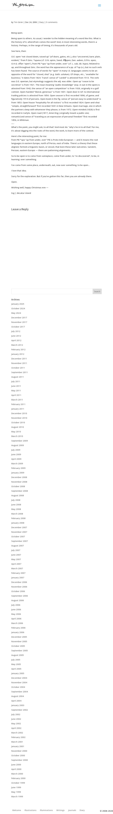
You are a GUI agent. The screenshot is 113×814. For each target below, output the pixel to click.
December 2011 (19, 358)
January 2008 (17, 522)
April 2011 (16, 395)
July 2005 (15, 659)
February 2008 (18, 518)
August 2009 (17, 445)
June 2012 (16, 335)
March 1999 (17, 796)
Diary (41, 22)
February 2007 (18, 573)
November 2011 (19, 363)
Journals (72, 810)
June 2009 (16, 454)
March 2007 (17, 568)
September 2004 (19, 691)
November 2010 (19, 417)
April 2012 (16, 340)
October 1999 (18, 782)
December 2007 (19, 527)
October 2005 (18, 646)
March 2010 (17, 436)
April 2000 (16, 769)
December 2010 (19, 413)
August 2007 (17, 545)
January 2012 (17, 354)
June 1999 (16, 787)
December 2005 (19, 636)
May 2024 (16, 313)
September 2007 (19, 541)
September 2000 (19, 760)
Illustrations (30, 810)
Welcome (16, 810)
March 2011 (17, 399)
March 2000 (17, 773)
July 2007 (15, 550)
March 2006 (17, 623)
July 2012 (15, 331)
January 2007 (17, 577)
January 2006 (17, 632)
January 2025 (17, 303)
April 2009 (16, 459)
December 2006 (19, 582)
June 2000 (16, 764)
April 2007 (16, 563)
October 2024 (18, 308)
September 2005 (19, 650)
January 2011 (17, 408)
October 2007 (18, 536)
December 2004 (19, 677)
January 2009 (17, 472)
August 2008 (17, 495)
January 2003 (17, 705)
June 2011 (16, 386)
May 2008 (16, 509)
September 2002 (19, 709)
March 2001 (17, 741)
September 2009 (19, 440)
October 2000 (18, 755)
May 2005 (16, 664)
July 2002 (15, 714)
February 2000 (18, 778)
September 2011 (19, 372)
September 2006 (19, 595)
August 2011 (17, 376)
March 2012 (17, 344)
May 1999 (16, 792)
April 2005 (16, 668)
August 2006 (17, 600)
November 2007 (19, 532)
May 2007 (16, 559)
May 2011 (16, 390)
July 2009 (15, 449)
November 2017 (19, 322)
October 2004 (18, 687)
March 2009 (17, 463)
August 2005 (17, 655)
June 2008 (16, 504)
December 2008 (19, 477)
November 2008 (19, 481)
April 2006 (16, 618)
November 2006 (19, 586)
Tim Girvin (18, 22)
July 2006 (15, 604)
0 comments (51, 22)
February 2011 (18, 404)
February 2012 (18, 349)
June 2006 (16, 609)
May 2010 (16, 431)
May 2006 (16, 614)
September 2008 (19, 490)
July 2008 (15, 500)
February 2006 (18, 627)
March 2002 (17, 732)
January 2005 (17, 673)
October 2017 (18, 326)
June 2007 (16, 554)
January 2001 (17, 746)
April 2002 (16, 728)
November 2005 (19, 641)
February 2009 (18, 468)
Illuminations (46, 810)
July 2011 (15, 381)
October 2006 (18, 591)
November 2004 (19, 682)
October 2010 (18, 422)
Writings (60, 810)
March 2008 (17, 513)
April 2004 (16, 700)
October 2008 (18, 486)
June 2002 (16, 719)
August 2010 (17, 427)
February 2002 (18, 737)
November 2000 (19, 750)
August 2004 (17, 696)
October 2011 (18, 367)
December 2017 (19, 317)
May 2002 (16, 723)
